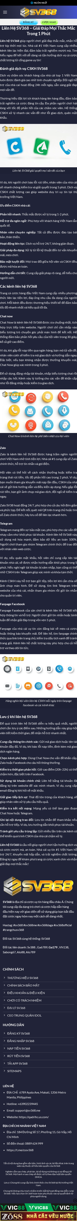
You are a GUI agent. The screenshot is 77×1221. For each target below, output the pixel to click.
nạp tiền (27, 350)
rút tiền (43, 182)
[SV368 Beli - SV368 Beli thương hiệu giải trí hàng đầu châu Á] (38, 12)
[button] (5, 12)
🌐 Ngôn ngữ (38, 3)
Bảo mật (5, 261)
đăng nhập (23, 373)
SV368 (14, 40)
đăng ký (5, 785)
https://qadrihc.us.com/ (34, 1117)
